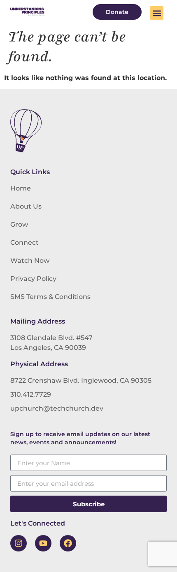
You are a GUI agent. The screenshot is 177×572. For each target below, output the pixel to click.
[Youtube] (43, 543)
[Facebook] (68, 543)
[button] (156, 13)
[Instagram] (18, 543)
